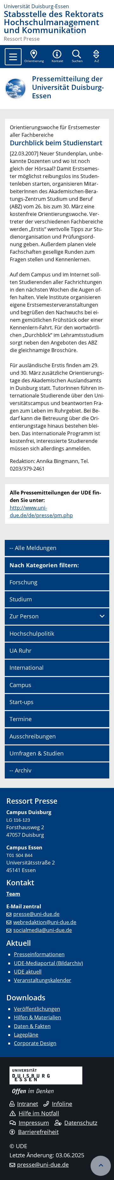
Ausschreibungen (33, 736)
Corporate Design (35, 1043)
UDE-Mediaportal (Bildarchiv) (48, 963)
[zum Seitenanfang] (101, 1166)
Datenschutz (80, 1122)
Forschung (23, 582)
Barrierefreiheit (38, 1132)
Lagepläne (26, 1034)
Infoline (62, 1104)
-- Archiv (20, 770)
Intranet (27, 1104)
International (27, 667)
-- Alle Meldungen (33, 548)
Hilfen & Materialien (37, 1017)
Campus (20, 685)
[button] (57, 57)
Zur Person (24, 616)
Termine (21, 719)
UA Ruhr (20, 650)
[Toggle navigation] (13, 56)
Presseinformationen (39, 954)
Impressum (34, 1122)
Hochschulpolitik (32, 633)
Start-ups (22, 702)
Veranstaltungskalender (42, 980)
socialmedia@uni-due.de (42, 930)
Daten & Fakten (32, 1026)
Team (13, 893)
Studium (21, 599)
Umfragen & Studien (37, 753)
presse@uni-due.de (36, 914)
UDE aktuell (27, 971)
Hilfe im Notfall (39, 1113)
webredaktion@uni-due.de (44, 922)
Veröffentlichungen (37, 1008)
